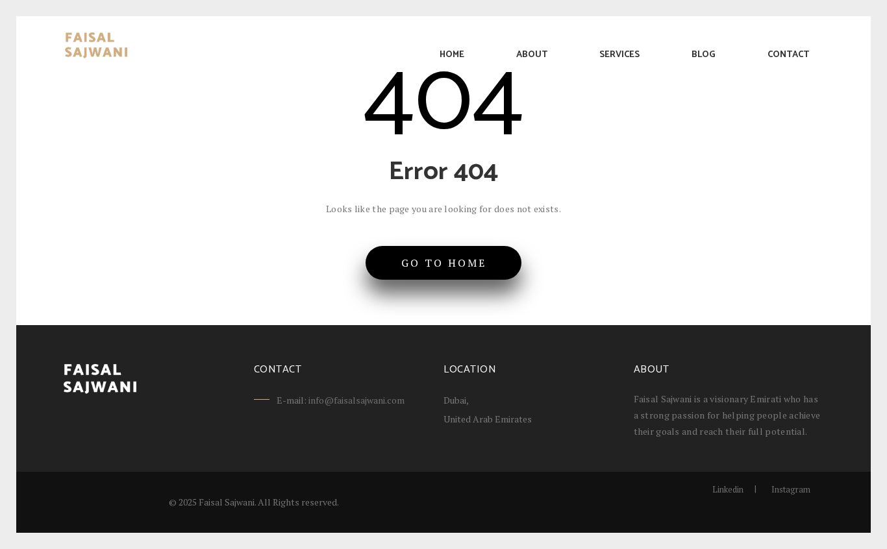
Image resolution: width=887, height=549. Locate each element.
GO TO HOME (443, 263)
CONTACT (788, 55)
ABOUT (531, 55)
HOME (452, 55)
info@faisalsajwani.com (356, 400)
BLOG (704, 55)
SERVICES (619, 55)
